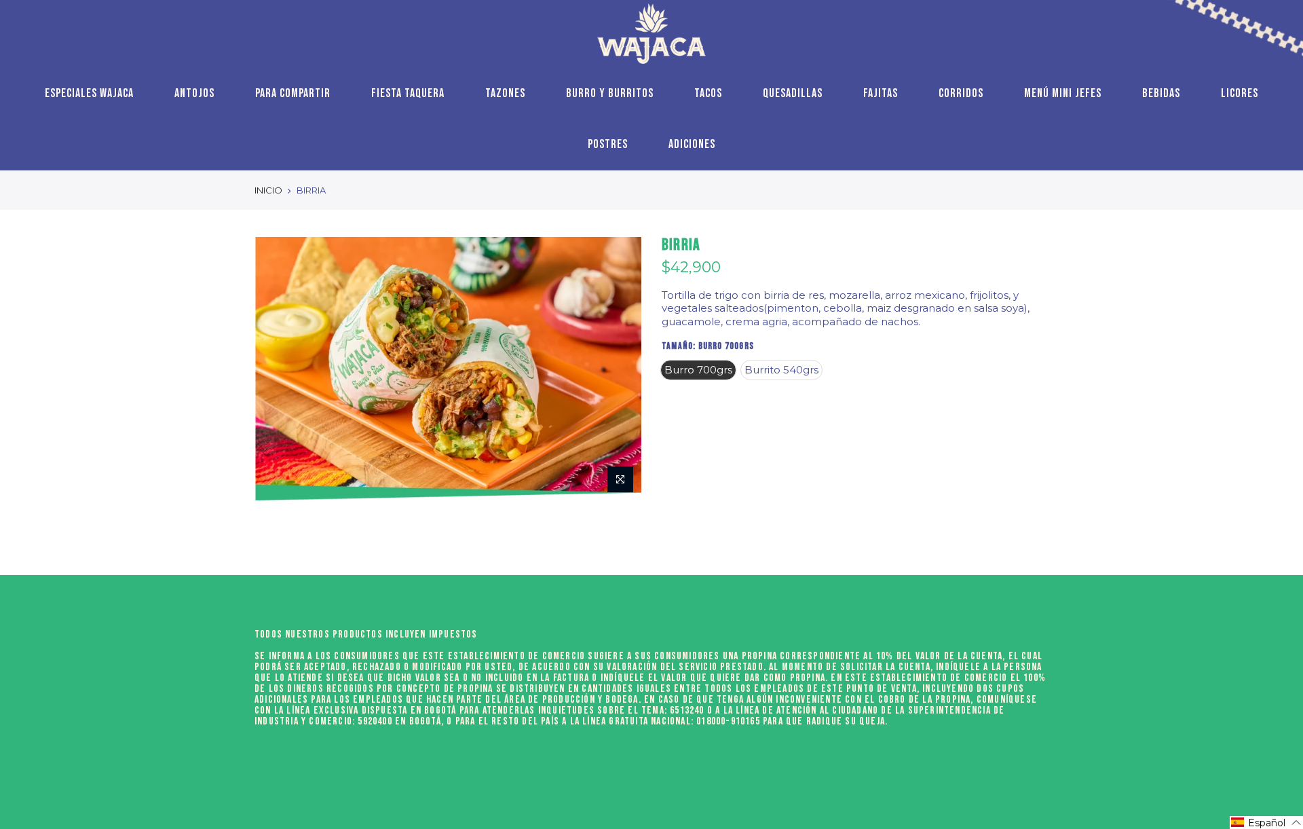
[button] (1266, 822)
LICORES (1239, 93)
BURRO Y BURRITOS (610, 93)
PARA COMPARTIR (293, 93)
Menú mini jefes (1062, 93)
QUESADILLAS (793, 93)
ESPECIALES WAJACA (89, 93)
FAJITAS (880, 93)
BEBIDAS (1161, 93)
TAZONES (505, 93)
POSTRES (608, 144)
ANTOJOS (194, 93)
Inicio (268, 190)
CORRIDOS (961, 93)
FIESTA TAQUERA (408, 93)
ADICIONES (691, 144)
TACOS (708, 93)
